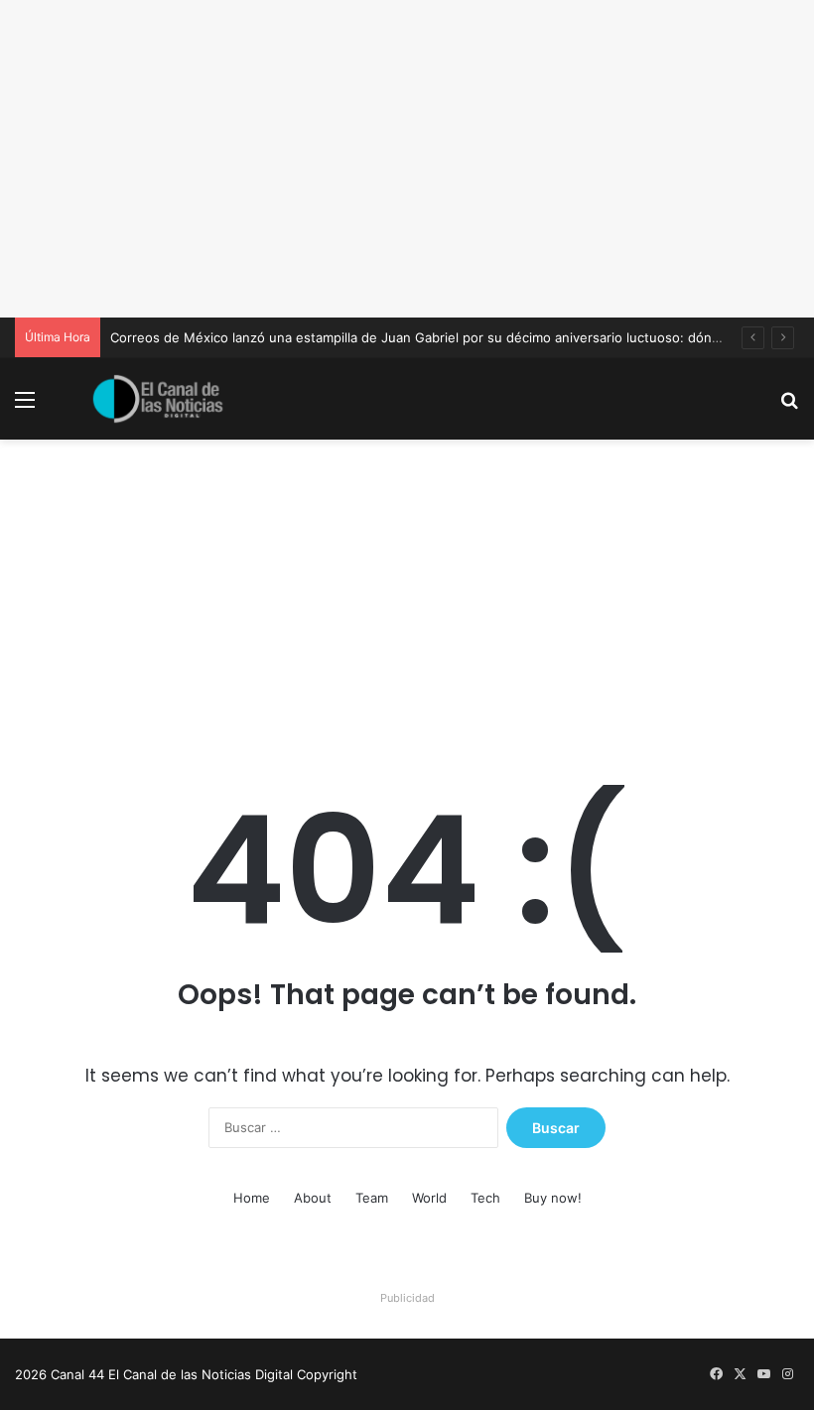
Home (251, 1198)
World (429, 1198)
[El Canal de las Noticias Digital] (158, 399)
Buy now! (553, 1198)
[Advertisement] (407, 159)
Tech (485, 1198)
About (313, 1198)
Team (371, 1198)
